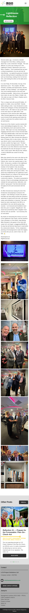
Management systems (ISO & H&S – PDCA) (13, 595)
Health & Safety (7, 538)
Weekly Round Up (16, 539)
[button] (25, 3)
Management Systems (19, 538)
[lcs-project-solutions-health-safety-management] (7, 3)
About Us (3, 603)
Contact (3, 605)
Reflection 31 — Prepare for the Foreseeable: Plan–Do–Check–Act (14, 532)
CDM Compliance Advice (8, 597)
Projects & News (5, 601)
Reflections (6, 539)
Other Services (5, 599)
